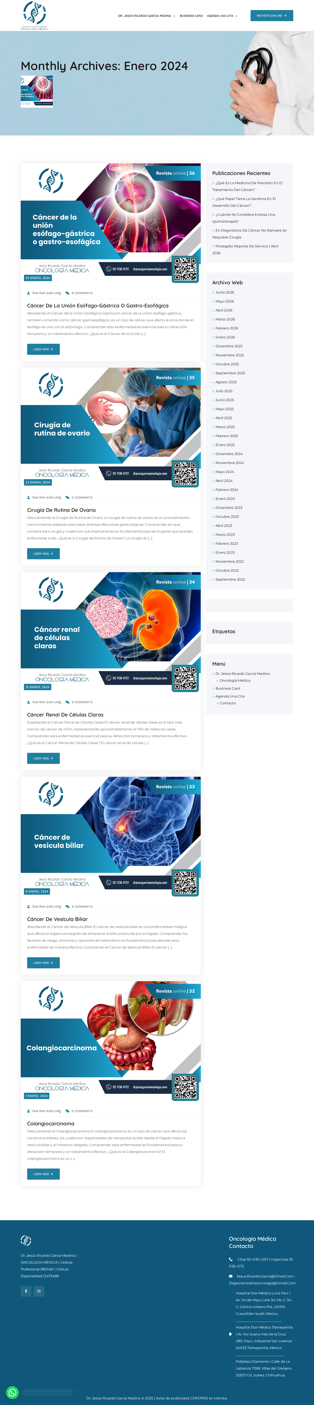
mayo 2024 (225, 472)
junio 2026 (225, 292)
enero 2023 (225, 553)
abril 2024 (224, 481)
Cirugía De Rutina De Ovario (61, 510)
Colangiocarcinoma (50, 1123)
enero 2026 (225, 337)
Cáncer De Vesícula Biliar (57, 919)
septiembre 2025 (230, 373)
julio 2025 (224, 391)
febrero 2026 (227, 328)
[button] (12, 1392)
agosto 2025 (226, 382)
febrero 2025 (227, 436)
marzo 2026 (225, 319)
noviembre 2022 (230, 561)
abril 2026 (224, 310)
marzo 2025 (225, 427)
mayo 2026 (225, 301)
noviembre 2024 (230, 463)
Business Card (191, 16)
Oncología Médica (235, 680)
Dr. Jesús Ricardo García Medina (144, 16)
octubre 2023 (227, 517)
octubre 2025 (227, 364)
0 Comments (82, 293)
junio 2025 (225, 400)
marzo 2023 (225, 535)
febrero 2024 (227, 490)
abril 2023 (224, 526)
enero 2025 (225, 445)
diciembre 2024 (229, 454)
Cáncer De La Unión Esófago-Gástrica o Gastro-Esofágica (98, 305)
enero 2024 (225, 499)
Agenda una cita (220, 16)
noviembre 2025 (230, 355)
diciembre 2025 (229, 346)
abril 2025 (224, 418)
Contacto (228, 703)
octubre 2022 (227, 570)
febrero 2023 (227, 544)
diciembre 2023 (229, 508)
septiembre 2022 (230, 579)
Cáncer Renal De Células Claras (65, 714)
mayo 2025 (225, 409)
